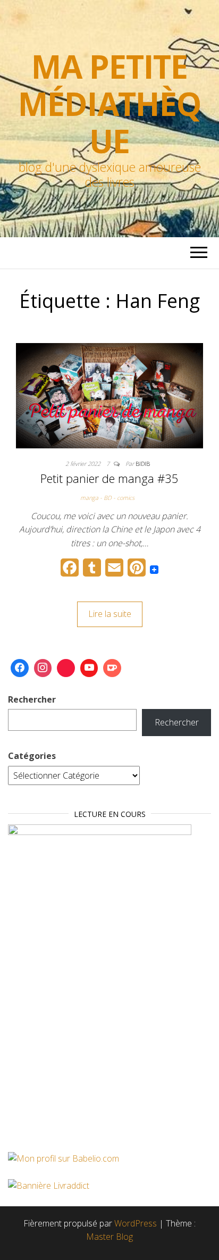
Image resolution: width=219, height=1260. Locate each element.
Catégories (32, 756)
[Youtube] (89, 668)
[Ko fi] (112, 668)
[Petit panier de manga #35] (109, 394)
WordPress (135, 1223)
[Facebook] (19, 668)
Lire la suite (109, 614)
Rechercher (32, 699)
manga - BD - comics (107, 498)
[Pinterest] (66, 668)
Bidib (143, 464)
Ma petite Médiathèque (109, 104)
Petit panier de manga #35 (109, 478)
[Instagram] (43, 668)
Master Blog (109, 1236)
